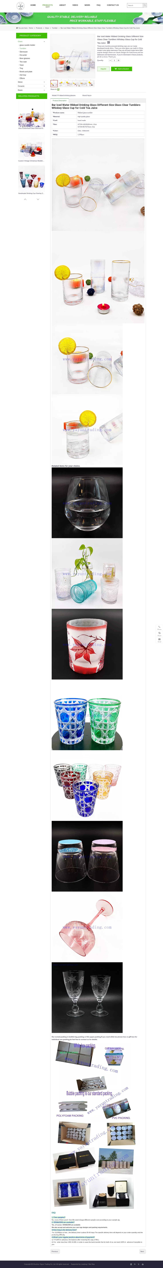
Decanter (23, 55)
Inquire (103, 69)
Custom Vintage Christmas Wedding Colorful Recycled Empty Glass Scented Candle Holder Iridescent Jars (31, 161)
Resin (20, 90)
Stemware (24, 52)
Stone (20, 82)
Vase (22, 65)
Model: (54, 95)
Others (22, 78)
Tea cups (23, 62)
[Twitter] (138, 1264)
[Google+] (135, 1264)
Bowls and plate (26, 72)
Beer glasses (25, 58)
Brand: (84, 95)
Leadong (84, 1264)
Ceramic (21, 86)
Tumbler (23, 48)
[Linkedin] (131, 1264)
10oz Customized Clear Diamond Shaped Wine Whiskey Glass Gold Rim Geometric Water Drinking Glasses (31, 128)
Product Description (60, 100)
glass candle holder (27, 45)
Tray (21, 68)
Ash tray (23, 75)
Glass (20, 41)
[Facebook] (142, 1264)
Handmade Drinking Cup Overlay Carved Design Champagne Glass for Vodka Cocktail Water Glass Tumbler (31, 193)
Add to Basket (123, 69)
